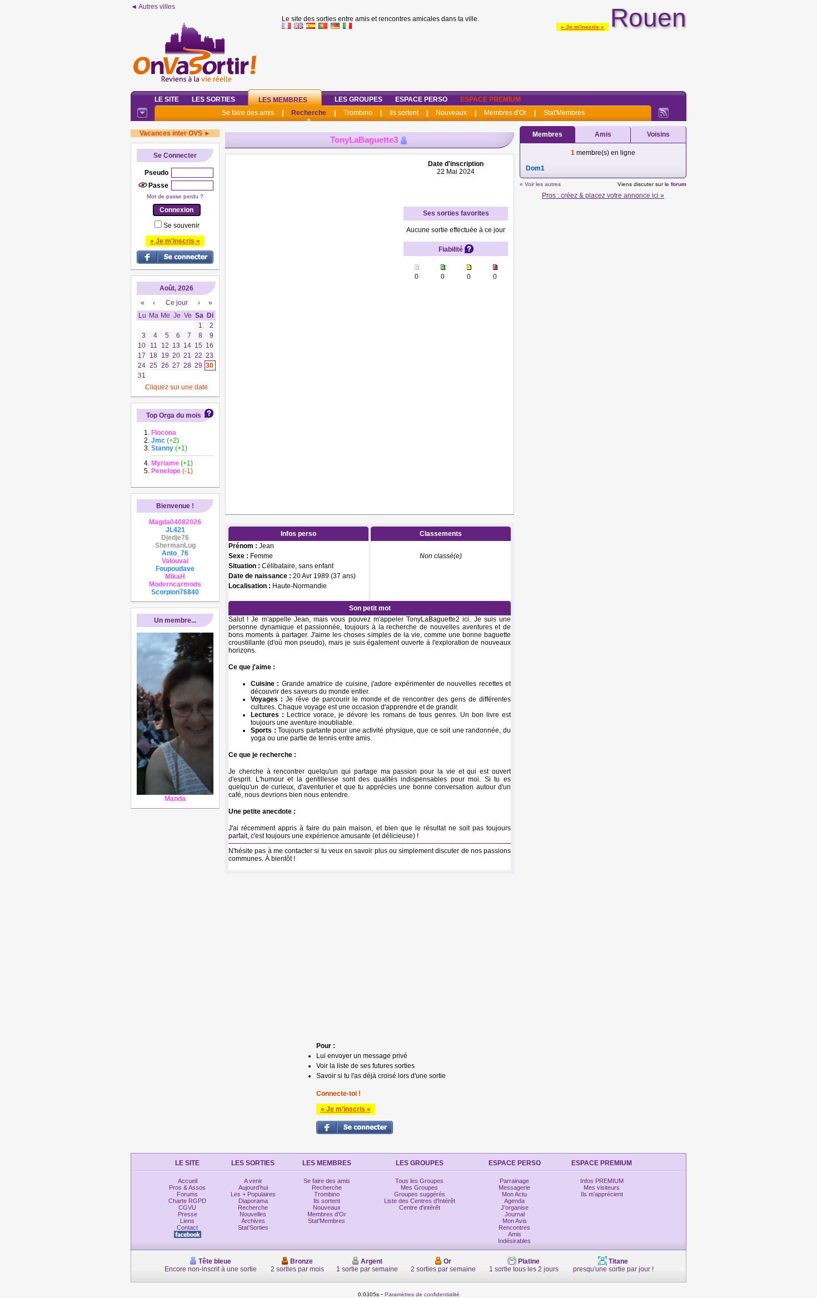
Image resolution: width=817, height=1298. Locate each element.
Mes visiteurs (602, 1187)
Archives (253, 1220)
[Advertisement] (484, 58)
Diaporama (253, 1200)
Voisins (658, 134)
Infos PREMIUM (602, 1180)
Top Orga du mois (173, 415)
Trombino (357, 113)
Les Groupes (358, 99)
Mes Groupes (419, 1187)
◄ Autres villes (153, 7)
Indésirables (514, 1240)
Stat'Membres (564, 113)
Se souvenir (181, 225)
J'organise (515, 1207)
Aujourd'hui (253, 1187)
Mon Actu (514, 1194)
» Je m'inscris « (582, 27)
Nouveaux (451, 113)
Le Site (167, 99)
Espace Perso (421, 99)
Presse (187, 1214)
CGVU (187, 1207)
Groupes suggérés (419, 1194)
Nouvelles (253, 1214)
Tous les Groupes (419, 1180)
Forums (187, 1194)
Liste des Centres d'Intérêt (419, 1200)
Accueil (187, 1180)
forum (678, 184)
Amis (603, 134)
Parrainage (514, 1180)
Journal (515, 1214)
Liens (187, 1220)
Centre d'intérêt (419, 1207)
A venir (253, 1180)
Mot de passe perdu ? (175, 196)
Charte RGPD (187, 1200)
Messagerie (514, 1187)
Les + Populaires (253, 1194)
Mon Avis (514, 1220)
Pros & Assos (187, 1187)
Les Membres (282, 100)
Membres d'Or (505, 113)
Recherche (308, 113)
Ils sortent (404, 113)
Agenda (514, 1200)
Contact (187, 1227)
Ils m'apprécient (602, 1194)
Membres (547, 134)
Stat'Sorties (253, 1227)
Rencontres (514, 1227)
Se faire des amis (248, 113)
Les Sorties (213, 99)
